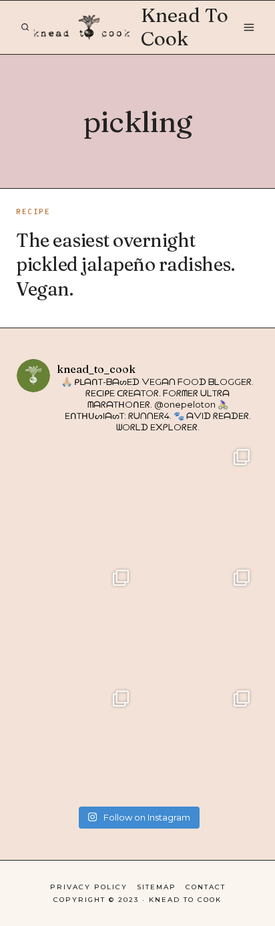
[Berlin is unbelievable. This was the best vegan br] (77, 742)
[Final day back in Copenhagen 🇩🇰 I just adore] (198, 500)
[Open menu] (248, 27)
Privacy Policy (88, 887)
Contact (206, 887)
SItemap (156, 887)
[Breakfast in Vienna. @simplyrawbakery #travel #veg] (77, 621)
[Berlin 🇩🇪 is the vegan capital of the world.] (198, 742)
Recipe (33, 212)
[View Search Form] (24, 27)
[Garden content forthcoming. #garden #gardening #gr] (77, 500)
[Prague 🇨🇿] (198, 621)
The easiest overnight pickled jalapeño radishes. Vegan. (125, 264)
